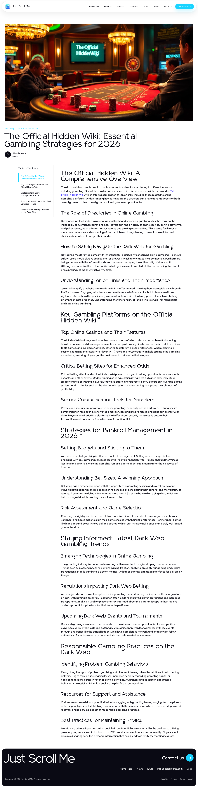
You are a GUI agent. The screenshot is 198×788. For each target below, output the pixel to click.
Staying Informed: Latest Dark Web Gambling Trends (36, 202)
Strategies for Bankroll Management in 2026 (31, 194)
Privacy (174, 779)
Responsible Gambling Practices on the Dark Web (35, 210)
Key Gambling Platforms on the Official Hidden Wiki (34, 185)
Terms (182, 779)
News (140, 768)
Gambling (9, 128)
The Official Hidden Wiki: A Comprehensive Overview (32, 177)
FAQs (150, 768)
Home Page (126, 768)
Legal (190, 779)
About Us (164, 779)
